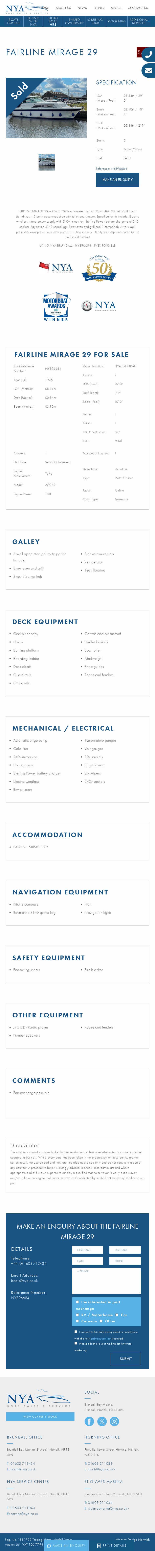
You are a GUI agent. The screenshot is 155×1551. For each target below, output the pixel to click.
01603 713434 (22, 1463)
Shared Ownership (74, 21)
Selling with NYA (33, 21)
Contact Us (138, 8)
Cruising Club (95, 21)
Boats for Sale (13, 21)
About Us (63, 8)
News (82, 8)
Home (44, 8)
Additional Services (139, 21)
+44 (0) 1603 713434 (28, 1263)
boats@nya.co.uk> (101, 1469)
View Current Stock (40, 1416)
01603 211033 (100, 1463)
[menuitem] (14, 21)
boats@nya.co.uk (24, 1280)
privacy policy (101, 1338)
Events (98, 8)
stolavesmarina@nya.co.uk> (108, 1508)
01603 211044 (100, 1502)
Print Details (115, 1545)
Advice (116, 8)
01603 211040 (22, 1507)
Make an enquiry (69, 1545)
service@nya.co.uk (24, 1513)
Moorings (116, 21)
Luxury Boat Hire (53, 21)
